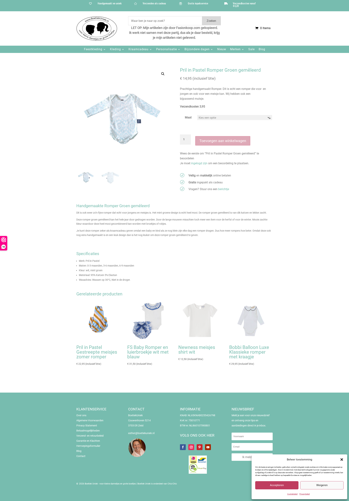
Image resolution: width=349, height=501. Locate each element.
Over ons (81, 415)
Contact (80, 456)
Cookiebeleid (292, 494)
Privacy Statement (86, 425)
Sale (251, 49)
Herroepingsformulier (88, 445)
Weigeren (322, 485)
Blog (262, 49)
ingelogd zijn (199, 163)
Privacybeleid (304, 494)
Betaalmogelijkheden (88, 430)
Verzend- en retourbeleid (90, 435)
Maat (188, 117)
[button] (342, 459)
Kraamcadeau (139, 49)
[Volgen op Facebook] (183, 447)
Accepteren (277, 485)
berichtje (223, 189)
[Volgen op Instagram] (191, 447)
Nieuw (221, 49)
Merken (235, 49)
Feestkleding (93, 49)
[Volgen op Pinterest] (199, 447)
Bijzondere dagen (197, 49)
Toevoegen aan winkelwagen (222, 141)
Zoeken (211, 21)
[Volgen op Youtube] (208, 447)
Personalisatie (166, 49)
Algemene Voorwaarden (89, 420)
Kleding (115, 49)
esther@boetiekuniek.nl (141, 433)
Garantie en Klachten (88, 440)
